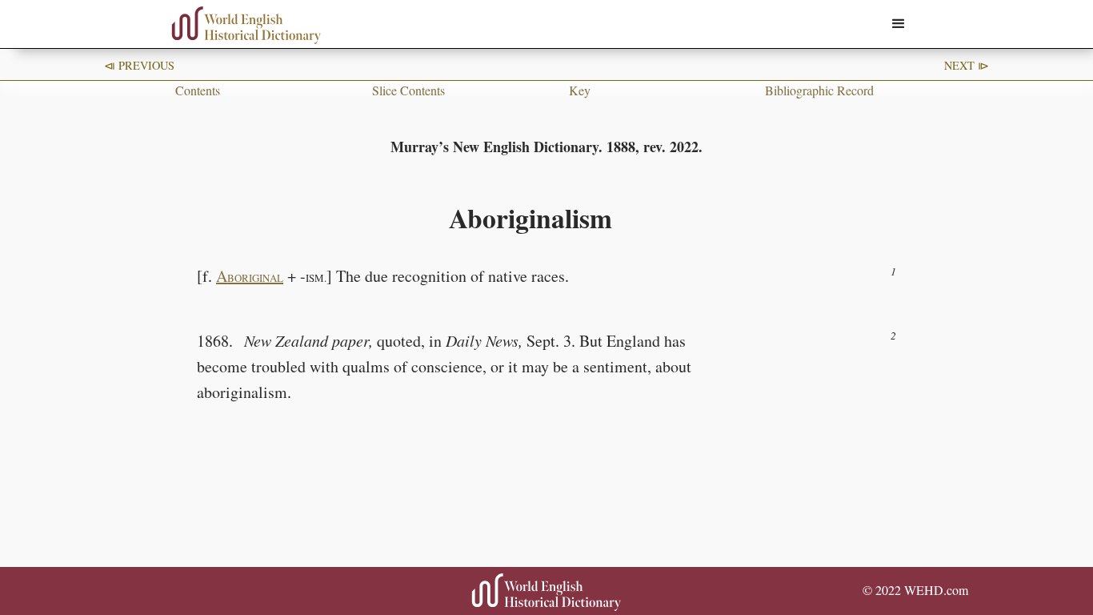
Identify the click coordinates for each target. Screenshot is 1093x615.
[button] (899, 24)
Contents (197, 90)
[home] (246, 25)
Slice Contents (408, 90)
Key (580, 90)
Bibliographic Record (819, 90)
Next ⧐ (966, 65)
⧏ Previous (139, 65)
